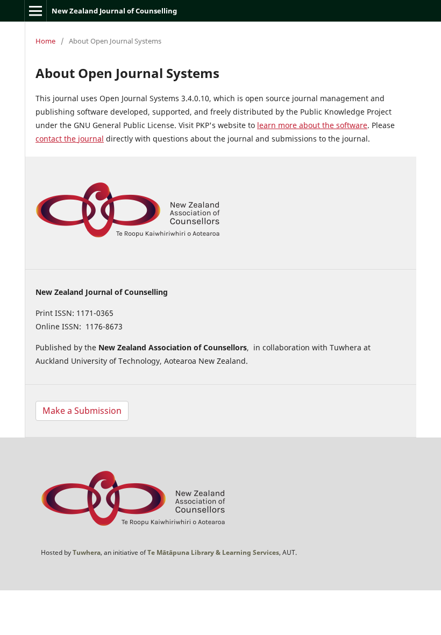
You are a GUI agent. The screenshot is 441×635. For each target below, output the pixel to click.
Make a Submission (82, 411)
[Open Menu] (35, 11)
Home (45, 41)
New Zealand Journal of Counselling (114, 11)
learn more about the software (312, 125)
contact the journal (69, 138)
